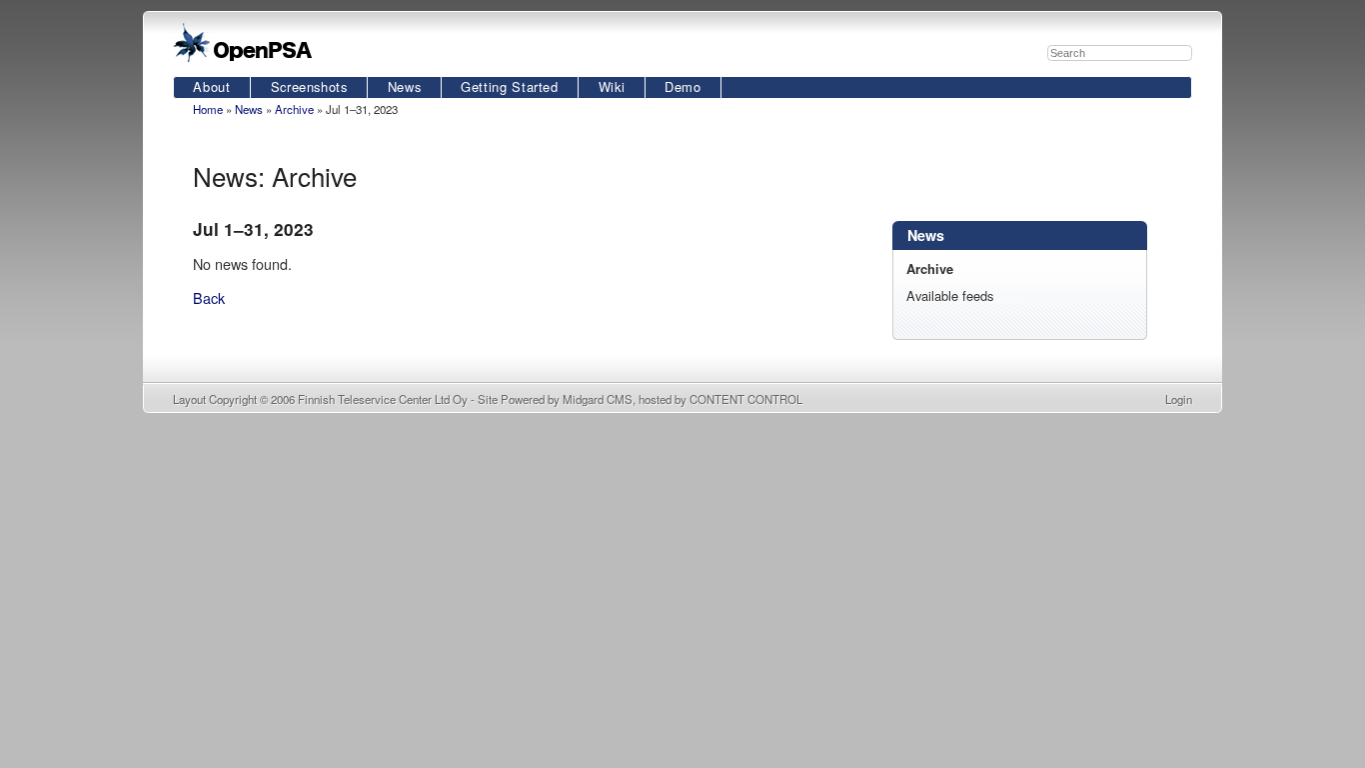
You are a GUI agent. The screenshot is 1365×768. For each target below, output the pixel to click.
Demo (683, 86)
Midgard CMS (598, 399)
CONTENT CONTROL (745, 399)
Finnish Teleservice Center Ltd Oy (383, 399)
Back (209, 297)
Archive (294, 109)
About (211, 86)
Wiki (612, 86)
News (405, 86)
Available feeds (949, 295)
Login (1178, 399)
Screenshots (309, 86)
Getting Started (510, 86)
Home (208, 109)
